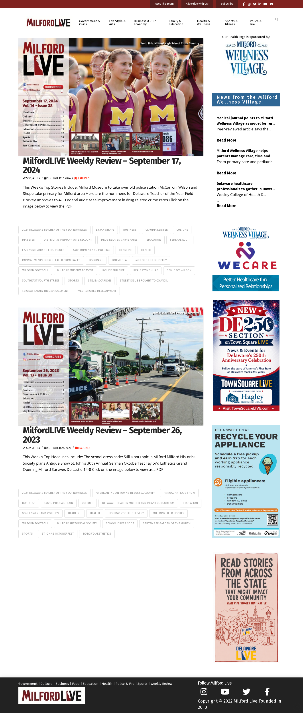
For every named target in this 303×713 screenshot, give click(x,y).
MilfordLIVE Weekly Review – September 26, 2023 (102, 435)
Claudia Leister (157, 229)
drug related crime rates (119, 239)
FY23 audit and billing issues (43, 250)
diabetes (28, 239)
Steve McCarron (99, 280)
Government (27, 684)
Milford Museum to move (75, 270)
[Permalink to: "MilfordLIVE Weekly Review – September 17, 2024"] (110, 97)
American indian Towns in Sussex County (125, 492)
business (130, 229)
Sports (143, 684)
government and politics (91, 250)
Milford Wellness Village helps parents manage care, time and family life (243, 154)
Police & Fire (125, 684)
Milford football (35, 270)
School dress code (120, 523)
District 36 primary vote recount (68, 239)
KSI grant (96, 260)
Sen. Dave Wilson (179, 270)
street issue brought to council (144, 280)
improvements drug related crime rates (51, 260)
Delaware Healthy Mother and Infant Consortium (138, 503)
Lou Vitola (119, 260)
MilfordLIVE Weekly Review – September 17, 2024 (102, 165)
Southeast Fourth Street (40, 280)
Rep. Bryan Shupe (145, 270)
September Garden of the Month (167, 523)
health (146, 250)
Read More (226, 140)
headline (125, 250)
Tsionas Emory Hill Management (45, 290)
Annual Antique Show (179, 492)
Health (107, 684)
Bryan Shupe (105, 229)
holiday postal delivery (126, 513)
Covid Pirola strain (58, 503)
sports (73, 280)
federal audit (180, 239)
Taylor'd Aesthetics (97, 533)
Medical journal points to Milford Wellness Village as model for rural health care (246, 121)
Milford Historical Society (77, 523)
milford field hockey (151, 260)
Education (153, 239)
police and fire (113, 270)
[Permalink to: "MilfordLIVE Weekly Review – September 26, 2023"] (110, 366)
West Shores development (96, 290)
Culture (182, 229)
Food (76, 684)
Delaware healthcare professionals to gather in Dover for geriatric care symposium (244, 187)
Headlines (83, 178)
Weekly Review (161, 684)
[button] (276, 19)
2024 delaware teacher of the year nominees (54, 229)
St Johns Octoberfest (58, 533)
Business (62, 684)
